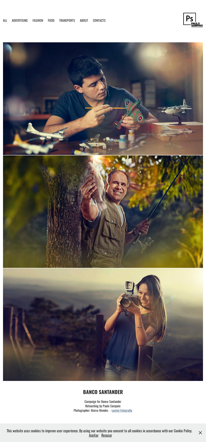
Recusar (106, 435)
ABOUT (84, 20)
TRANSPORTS (67, 20)
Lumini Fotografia (122, 410)
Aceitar (94, 435)
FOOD (51, 20)
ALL (5, 20)
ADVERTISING (20, 20)
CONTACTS (99, 20)
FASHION (38, 20)
